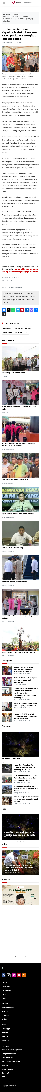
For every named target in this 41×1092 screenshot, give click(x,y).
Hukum (5, 1011)
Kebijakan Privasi (9, 1054)
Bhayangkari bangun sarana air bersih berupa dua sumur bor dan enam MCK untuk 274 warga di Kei (18, 443)
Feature (5, 1036)
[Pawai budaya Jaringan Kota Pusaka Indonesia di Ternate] (20, 744)
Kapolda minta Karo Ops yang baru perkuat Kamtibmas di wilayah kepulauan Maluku (20, 615)
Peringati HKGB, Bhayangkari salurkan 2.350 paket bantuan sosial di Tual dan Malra (19, 406)
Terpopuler (7, 661)
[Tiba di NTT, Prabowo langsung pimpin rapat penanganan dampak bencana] (20, 499)
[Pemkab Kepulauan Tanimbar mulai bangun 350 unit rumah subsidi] (7, 800)
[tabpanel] (20, 827)
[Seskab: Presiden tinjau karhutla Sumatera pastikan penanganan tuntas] (20, 567)
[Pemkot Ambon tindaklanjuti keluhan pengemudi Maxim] (7, 707)
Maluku (5, 1004)
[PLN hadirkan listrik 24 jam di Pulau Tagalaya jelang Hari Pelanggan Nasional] (7, 779)
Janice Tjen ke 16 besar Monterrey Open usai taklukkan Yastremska (23, 669)
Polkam (16, 14)
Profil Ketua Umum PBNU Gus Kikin (20, 948)
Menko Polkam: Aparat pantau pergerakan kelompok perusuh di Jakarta (20, 478)
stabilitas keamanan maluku (15, 333)
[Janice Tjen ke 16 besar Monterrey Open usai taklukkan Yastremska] (7, 670)
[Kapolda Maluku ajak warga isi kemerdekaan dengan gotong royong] (20, 638)
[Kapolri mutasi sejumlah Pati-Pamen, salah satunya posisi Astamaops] (20, 358)
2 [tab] (17, 841)
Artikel (4, 1019)
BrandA (5, 1065)
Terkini (4, 983)
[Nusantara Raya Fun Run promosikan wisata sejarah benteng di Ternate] (7, 768)
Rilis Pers (5, 1040)
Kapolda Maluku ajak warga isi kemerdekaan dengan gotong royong (18, 651)
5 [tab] (27, 841)
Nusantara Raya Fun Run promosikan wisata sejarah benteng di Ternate (25, 767)
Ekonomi (5, 1015)
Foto (4, 809)
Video (4, 844)
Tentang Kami (7, 1058)
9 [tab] (32, 877)
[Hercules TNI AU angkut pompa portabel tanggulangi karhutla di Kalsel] (7, 717)
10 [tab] (35, 877)
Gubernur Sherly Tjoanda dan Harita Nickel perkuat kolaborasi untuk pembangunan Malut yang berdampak (26, 693)
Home (8, 14)
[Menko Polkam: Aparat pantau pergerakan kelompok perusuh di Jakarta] (20, 465)
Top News (6, 726)
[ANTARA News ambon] (23, 3)
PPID (4, 1077)
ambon (28, 328)
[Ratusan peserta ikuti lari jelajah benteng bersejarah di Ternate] (7, 789)
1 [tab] (14, 841)
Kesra (4, 1025)
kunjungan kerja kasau (13, 328)
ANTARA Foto (7, 1069)
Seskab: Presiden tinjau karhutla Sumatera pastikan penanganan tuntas (20, 580)
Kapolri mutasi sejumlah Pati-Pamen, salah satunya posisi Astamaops (20, 371)
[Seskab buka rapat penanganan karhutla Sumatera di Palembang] (20, 533)
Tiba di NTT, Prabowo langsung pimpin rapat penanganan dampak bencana (19, 512)
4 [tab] (24, 841)
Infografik (6, 879)
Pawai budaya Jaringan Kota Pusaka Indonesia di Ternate (18, 757)
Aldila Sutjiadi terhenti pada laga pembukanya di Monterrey (25, 680)
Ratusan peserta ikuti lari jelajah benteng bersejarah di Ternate (26, 788)
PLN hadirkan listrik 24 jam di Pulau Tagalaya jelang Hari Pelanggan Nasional (26, 778)
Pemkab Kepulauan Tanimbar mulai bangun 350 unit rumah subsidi (26, 799)
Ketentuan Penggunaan (12, 1050)
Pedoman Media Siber (11, 1061)
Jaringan (5, 1046)
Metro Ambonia (8, 1008)
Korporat (5, 1073)
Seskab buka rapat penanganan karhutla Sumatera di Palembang (20, 546)
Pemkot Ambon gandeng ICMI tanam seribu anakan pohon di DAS (18, 868)
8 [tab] (29, 877)
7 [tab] (25, 877)
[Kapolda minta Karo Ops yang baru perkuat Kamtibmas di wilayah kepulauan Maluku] (20, 602)
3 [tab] (20, 841)
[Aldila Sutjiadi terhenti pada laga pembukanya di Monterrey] (7, 681)
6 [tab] (22, 877)
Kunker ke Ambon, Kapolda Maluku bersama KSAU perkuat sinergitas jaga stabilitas (18, 19)
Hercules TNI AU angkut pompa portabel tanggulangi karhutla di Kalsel (26, 716)
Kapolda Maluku (13, 323)
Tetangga (6, 1029)
